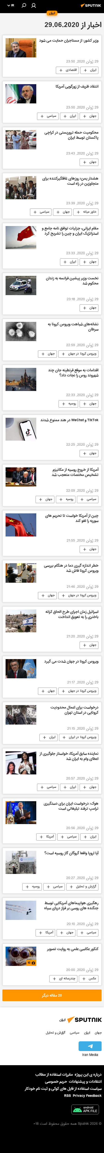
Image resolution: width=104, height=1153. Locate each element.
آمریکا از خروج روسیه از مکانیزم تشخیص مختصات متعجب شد (75, 472)
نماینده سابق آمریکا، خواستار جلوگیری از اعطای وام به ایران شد (69, 756)
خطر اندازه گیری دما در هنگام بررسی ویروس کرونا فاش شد (71, 568)
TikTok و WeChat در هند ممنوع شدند (69, 421)
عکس (92, 979)
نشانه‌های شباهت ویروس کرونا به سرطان (73, 327)
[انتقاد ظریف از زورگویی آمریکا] (21, 93)
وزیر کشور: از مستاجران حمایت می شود (68, 41)
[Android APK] (85, 1110)
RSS (67, 1095)
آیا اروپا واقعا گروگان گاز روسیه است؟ (71, 854)
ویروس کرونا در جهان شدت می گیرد (71, 662)
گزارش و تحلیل (86, 887)
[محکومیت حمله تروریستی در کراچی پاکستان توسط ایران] (21, 139)
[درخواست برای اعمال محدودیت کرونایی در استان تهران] (21, 715)
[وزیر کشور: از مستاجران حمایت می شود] (21, 47)
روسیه (72, 404)
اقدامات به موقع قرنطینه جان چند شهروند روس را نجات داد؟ (73, 373)
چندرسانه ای (67, 979)
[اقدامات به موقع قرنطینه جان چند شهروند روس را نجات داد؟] (21, 379)
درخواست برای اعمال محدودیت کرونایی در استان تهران (74, 710)
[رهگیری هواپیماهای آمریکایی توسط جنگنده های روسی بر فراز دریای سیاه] (21, 910)
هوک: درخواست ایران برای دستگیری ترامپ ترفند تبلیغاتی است (71, 806)
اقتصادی (71, 70)
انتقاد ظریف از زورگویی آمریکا (77, 87)
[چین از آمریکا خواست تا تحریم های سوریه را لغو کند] (21, 524)
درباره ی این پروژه (88, 1074)
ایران (93, 70)
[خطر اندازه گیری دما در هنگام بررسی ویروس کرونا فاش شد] (21, 573)
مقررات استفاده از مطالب (54, 1074)
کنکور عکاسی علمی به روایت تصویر (72, 950)
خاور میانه (89, 212)
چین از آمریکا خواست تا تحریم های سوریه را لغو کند (71, 518)
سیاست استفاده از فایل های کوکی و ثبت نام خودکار (63, 1088)
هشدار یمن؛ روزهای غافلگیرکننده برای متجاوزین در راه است (70, 181)
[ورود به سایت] (33, 5)
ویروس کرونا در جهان (82, 354)
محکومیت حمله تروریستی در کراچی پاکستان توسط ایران (71, 135)
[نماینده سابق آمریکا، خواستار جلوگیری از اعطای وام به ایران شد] (21, 762)
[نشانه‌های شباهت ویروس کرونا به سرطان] (21, 331)
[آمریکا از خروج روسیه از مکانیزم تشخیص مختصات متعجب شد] (21, 477)
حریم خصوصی (56, 1081)
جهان (92, 116)
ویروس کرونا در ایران (82, 737)
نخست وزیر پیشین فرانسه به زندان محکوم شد (72, 281)
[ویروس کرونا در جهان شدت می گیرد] (21, 668)
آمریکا (50, 837)
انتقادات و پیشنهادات (85, 1082)
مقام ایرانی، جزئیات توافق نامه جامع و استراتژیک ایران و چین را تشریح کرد (70, 231)
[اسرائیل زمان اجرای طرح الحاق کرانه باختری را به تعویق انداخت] (21, 621)
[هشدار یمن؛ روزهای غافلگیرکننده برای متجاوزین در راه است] (21, 187)
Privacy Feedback (87, 1096)
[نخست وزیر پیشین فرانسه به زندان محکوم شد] (21, 285)
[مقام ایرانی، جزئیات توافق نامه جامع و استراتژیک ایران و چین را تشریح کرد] (21, 237)
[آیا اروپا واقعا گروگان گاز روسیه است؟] (21, 862)
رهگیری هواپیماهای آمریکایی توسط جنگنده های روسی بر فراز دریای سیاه (71, 906)
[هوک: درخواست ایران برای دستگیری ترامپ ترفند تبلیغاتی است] (21, 812)
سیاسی (51, 116)
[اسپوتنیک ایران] (92, 8)
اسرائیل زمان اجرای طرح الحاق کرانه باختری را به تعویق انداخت (71, 614)
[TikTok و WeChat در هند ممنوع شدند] (21, 429)
